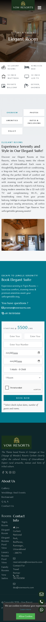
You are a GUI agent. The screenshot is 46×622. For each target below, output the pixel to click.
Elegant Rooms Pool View (6, 542)
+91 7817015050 (19, 577)
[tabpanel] (23, 196)
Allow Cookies (25, 616)
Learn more (25, 609)
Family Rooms (5, 569)
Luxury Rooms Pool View (5, 557)
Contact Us (8, 506)
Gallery (6, 488)
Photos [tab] (34, 112)
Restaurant (8, 497)
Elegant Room (6, 531)
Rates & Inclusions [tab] (34, 121)
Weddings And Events (14, 492)
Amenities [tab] (12, 120)
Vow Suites (5, 576)
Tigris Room (5, 524)
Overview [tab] (12, 112)
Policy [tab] (12, 131)
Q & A (5, 501)
